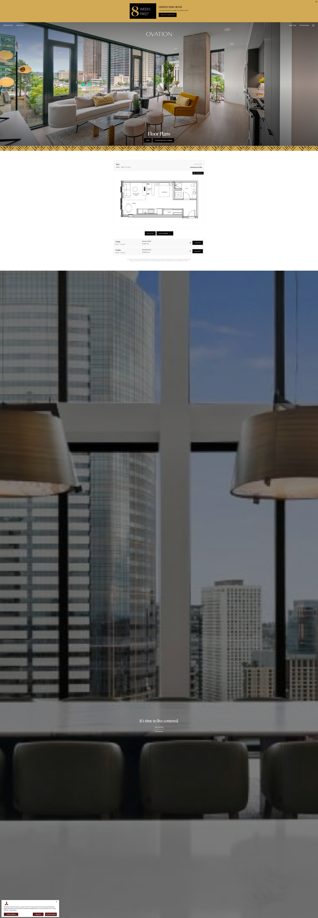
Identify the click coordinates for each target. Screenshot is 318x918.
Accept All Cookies (51, 914)
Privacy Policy (12, 910)
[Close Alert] (316, 2)
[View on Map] (190, 243)
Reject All (38, 914)
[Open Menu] (313, 25)
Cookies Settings (11, 914)
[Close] (56, 902)
